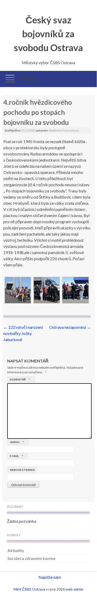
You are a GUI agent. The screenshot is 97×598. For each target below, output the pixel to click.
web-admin (74, 589)
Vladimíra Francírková (63, 130)
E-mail (16, 455)
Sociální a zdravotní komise (31, 558)
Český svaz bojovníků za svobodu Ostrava (48, 33)
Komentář (20, 379)
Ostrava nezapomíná (70, 327)
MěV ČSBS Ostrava (29, 589)
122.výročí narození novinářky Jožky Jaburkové (23, 333)
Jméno (17, 442)
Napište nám (49, 577)
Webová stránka (22, 469)
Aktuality (15, 550)
